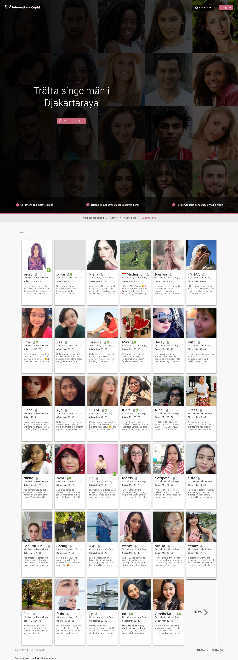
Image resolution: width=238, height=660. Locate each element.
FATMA (194, 274)
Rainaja (161, 274)
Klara (126, 410)
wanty (127, 546)
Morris (127, 478)
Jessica (95, 342)
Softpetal (162, 478)
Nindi (159, 410)
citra (191, 478)
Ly (91, 614)
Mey (125, 342)
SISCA (94, 410)
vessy (28, 274)
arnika (160, 546)
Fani (27, 614)
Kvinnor (114, 217)
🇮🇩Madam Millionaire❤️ (133, 274)
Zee (59, 342)
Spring (61, 546)
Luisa (60, 274)
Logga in (226, 7)
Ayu (92, 546)
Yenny (193, 546)
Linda (28, 410)
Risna (93, 274)
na (124, 614)
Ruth (191, 342)
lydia (60, 478)
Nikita (28, 478)
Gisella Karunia (164, 614)
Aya (59, 410)
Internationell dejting (93, 217)
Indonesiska (129, 217)
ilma (27, 342)
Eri (91, 478)
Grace (192, 410)
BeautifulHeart (34, 546)
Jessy (159, 342)
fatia (60, 614)
